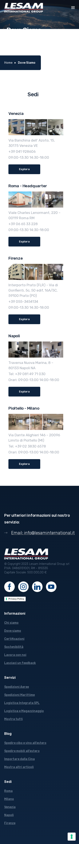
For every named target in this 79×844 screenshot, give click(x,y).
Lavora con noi (15, 655)
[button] (73, 7)
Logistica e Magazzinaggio (24, 711)
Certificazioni (14, 639)
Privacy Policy (16, 598)
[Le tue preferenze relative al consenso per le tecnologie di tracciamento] (72, 837)
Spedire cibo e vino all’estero (25, 743)
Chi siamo (11, 623)
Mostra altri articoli (19, 767)
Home (8, 63)
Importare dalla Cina (19, 759)
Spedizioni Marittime (19, 695)
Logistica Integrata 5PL (22, 703)
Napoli (9, 815)
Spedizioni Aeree (16, 687)
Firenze (9, 823)
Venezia (10, 807)
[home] (23, 7)
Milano (9, 799)
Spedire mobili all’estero (22, 751)
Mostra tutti (13, 719)
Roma (8, 791)
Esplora (24, 169)
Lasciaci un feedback (20, 663)
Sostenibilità (13, 647)
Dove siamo (12, 631)
